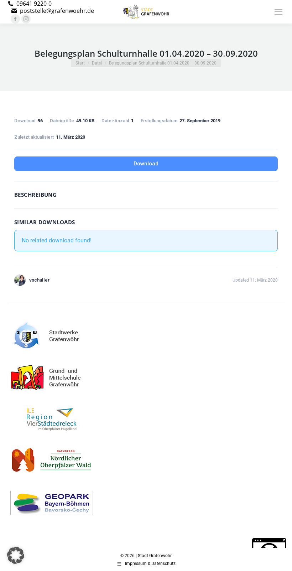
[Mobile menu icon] (278, 11)
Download (146, 163)
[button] (15, 555)
